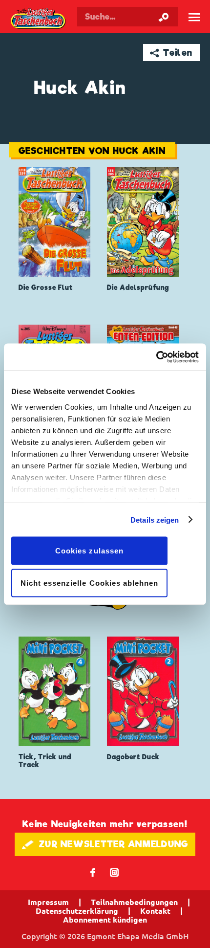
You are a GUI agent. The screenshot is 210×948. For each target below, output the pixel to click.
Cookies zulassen (89, 551)
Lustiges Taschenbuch (39, 19)
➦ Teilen (171, 52)
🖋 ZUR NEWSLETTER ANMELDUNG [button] (105, 844)
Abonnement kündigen (105, 919)
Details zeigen (154, 519)
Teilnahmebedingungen (134, 902)
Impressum (48, 902)
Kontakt (155, 910)
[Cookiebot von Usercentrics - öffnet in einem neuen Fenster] (156, 357)
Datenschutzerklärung (77, 910)
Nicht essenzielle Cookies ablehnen (90, 582)
